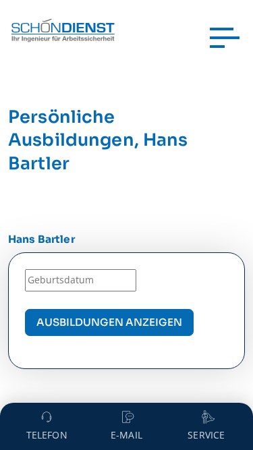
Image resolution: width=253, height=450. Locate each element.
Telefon (46, 434)
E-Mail (126, 434)
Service (206, 434)
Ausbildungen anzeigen (109, 322)
